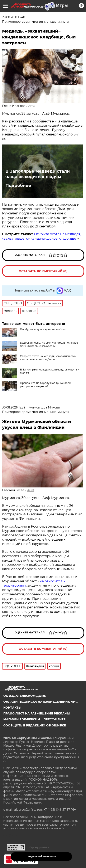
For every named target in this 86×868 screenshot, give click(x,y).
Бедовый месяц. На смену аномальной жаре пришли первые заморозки (49, 344)
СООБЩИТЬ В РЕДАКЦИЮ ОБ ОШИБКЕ (34, 725)
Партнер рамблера (39, 847)
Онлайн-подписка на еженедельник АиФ (40, 702)
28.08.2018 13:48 (13, 17)
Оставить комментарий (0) (43, 271)
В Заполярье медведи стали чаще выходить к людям (37, 174)
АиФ (31, 106)
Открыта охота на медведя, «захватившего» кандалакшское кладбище (41, 236)
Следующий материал (41, 856)
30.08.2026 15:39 (13, 407)
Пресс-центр (54, 719)
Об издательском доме (24, 696)
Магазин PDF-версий (21, 719)
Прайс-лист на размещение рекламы (36, 713)
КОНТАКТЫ (12, 707)
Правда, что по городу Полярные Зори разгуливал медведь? (45, 384)
